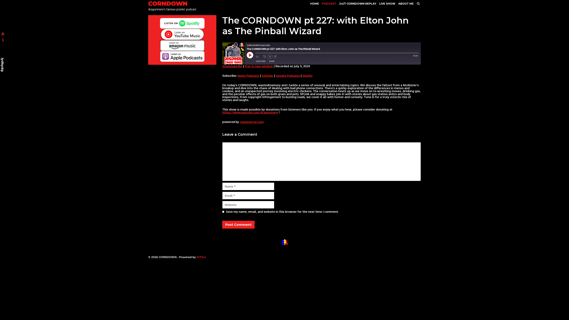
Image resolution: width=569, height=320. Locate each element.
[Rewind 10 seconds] (264, 56)
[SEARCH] (418, 3)
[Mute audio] (259, 56)
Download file (232, 66)
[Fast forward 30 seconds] (277, 56)
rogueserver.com (252, 122)
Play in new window (259, 66)
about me (406, 3)
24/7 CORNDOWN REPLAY (357, 3)
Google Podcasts (288, 75)
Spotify (307, 75)
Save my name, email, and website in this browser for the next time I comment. (282, 211)
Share (271, 61)
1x (270, 56)
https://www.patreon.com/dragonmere (250, 112)
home (314, 3)
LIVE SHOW (387, 3)
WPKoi (201, 257)
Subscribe (260, 61)
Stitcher (267, 75)
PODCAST (329, 3)
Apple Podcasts (248, 75)
